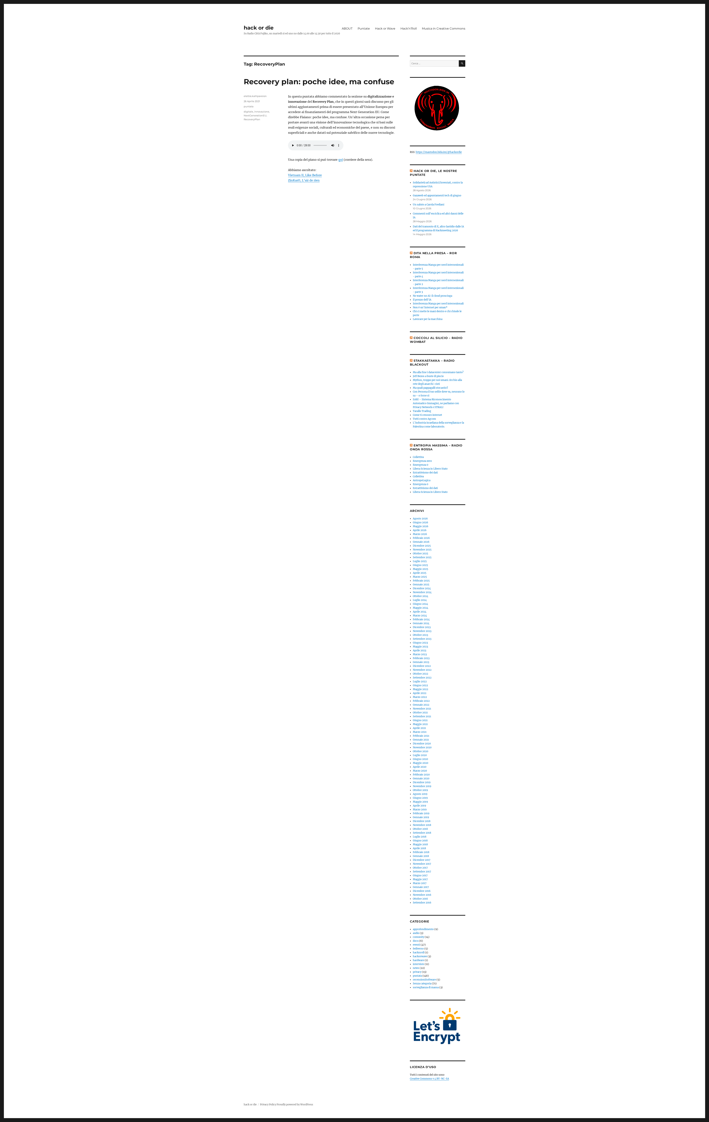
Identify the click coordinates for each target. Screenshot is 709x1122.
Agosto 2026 (420, 518)
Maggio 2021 (420, 724)
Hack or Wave (385, 28)
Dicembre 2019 (422, 782)
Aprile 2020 (419, 766)
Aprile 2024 (419, 611)
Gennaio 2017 (421, 887)
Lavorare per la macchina (427, 319)
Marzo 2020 (420, 770)
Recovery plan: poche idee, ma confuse (319, 81)
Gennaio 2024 (421, 623)
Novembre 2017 (422, 863)
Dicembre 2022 (422, 666)
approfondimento (423, 929)
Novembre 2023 (422, 631)
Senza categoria (422, 983)
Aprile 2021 (419, 728)
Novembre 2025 (422, 549)
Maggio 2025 (420, 569)
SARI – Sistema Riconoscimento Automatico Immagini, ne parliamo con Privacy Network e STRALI (436, 403)
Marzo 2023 (420, 654)
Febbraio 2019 (421, 813)
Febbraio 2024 (421, 619)
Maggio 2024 (420, 607)
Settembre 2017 (422, 871)
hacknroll (418, 952)
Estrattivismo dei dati (425, 472)
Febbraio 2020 (421, 774)
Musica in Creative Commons (443, 28)
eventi (416, 944)
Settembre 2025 (422, 557)
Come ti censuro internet (427, 415)
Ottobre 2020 (420, 751)
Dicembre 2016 (422, 891)
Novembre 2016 (422, 894)
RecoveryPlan (252, 119)
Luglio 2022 (420, 681)
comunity (418, 937)
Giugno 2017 (420, 875)
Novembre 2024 (422, 592)
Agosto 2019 (420, 794)
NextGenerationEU (255, 115)
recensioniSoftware (424, 979)
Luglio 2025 (420, 561)
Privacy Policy (268, 1104)
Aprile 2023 (419, 650)
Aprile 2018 (419, 848)
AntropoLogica (421, 480)
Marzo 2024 (420, 615)
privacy (417, 971)
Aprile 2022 (419, 693)
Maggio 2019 (420, 801)
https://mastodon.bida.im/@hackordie (439, 152)
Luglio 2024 (420, 600)
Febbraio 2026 (421, 538)
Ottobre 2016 (420, 898)
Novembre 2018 (422, 825)
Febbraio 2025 (421, 580)
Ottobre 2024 (420, 596)
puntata (249, 106)
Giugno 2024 (420, 604)
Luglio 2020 (420, 755)
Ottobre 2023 (420, 635)
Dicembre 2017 (421, 860)
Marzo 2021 (420, 732)
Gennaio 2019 (421, 817)
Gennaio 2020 (421, 778)
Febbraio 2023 (421, 658)
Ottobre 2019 (420, 790)
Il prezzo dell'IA (422, 299)
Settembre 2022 (422, 677)
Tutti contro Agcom (424, 418)
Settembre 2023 (422, 638)
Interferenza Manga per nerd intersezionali (438, 303)
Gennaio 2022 (421, 704)
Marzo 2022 (420, 697)
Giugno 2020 (420, 759)
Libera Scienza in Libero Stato (430, 468)
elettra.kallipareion (255, 96)
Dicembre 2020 (422, 743)
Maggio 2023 (420, 646)
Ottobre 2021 (420, 712)
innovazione (261, 111)
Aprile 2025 (419, 572)
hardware (418, 960)
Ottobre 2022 (420, 673)
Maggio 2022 (420, 689)
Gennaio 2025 (421, 584)
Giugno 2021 (420, 720)
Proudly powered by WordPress (295, 1104)
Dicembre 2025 (422, 545)
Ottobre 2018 (420, 829)
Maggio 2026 (420, 526)
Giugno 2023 (420, 642)
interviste (418, 964)
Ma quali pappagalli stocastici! (430, 387)
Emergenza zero (422, 461)
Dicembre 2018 (421, 821)
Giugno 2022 (420, 685)
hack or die (259, 28)
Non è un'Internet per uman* (430, 307)
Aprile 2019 (419, 805)
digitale (248, 111)
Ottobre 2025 (420, 553)
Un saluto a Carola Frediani (428, 204)
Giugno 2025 (420, 565)
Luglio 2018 (419, 836)
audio (416, 933)
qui (340, 159)
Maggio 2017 (420, 879)
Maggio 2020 (420, 763)
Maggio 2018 (420, 844)
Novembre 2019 (422, 786)
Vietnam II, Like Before (305, 175)
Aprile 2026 (420, 530)
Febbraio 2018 (421, 852)
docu (416, 940)
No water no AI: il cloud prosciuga (432, 295)
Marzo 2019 (420, 809)
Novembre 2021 (422, 708)
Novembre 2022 (422, 669)
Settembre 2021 (422, 716)
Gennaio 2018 (421, 856)
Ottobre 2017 (420, 867)
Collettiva (418, 457)
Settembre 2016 (422, 902)
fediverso (418, 948)
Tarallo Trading (422, 411)
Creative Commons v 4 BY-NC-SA (429, 1078)
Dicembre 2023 (422, 627)
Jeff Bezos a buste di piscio (428, 376)
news (416, 968)
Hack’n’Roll (408, 28)
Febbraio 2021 (421, 735)
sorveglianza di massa (426, 987)
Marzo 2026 (420, 534)
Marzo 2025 (420, 576)
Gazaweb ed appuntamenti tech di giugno (437, 195)
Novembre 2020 (422, 747)
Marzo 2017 (420, 883)
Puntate (364, 28)
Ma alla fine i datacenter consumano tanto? (438, 372)
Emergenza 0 (420, 464)
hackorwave (420, 956)
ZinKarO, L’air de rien (304, 180)
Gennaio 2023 (421, 662)
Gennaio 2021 (421, 739)
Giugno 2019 (420, 797)
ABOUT (347, 28)
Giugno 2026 (420, 522)
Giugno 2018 (420, 840)
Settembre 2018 (422, 832)
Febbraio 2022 (421, 700)
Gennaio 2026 (421, 541)
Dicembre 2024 (422, 588)
